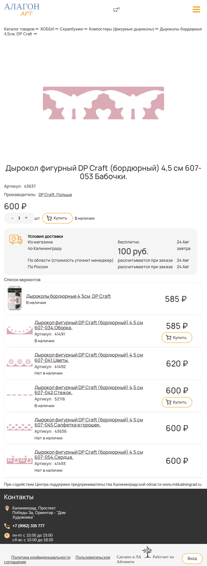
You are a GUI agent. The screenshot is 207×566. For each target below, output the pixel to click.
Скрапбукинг (71, 29)
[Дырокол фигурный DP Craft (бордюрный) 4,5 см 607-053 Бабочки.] (103, 162)
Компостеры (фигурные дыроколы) (121, 29)
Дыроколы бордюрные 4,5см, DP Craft (68, 296)
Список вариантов (22, 279)
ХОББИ (47, 29)
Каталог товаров (19, 29)
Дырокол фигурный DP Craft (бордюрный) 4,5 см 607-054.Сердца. (88, 454)
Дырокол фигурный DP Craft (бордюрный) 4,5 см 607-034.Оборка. (88, 325)
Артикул (13, 186)
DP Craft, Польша (55, 194)
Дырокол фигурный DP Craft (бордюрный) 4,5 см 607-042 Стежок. (88, 390)
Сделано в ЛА (129, 557)
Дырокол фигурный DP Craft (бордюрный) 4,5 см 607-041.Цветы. (88, 357)
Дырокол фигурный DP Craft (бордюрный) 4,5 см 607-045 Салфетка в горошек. (88, 422)
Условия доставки (45, 236)
